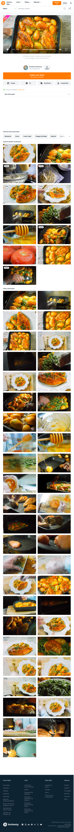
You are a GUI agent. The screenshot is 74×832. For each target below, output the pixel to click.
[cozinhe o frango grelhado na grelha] (54, 462)
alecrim (53, 135)
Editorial (36, 2)
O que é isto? (21, 89)
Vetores (9, 2)
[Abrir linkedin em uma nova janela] (28, 823)
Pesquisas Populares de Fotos (28, 803)
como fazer (27, 135)
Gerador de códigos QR (6, 812)
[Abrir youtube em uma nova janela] (41, 823)
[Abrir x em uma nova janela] (38, 823)
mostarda (8, 135)
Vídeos (27, 2)
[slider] (39, 49)
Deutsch (65, 793)
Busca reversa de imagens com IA (8, 803)
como (17, 135)
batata (62, 135)
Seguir (47, 69)
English (65, 784)
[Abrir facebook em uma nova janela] (22, 823)
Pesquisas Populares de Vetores (28, 797)
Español (65, 787)
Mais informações (10, 93)
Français (65, 795)
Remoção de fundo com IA (7, 808)
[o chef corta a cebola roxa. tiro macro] (19, 726)
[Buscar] (64, 8)
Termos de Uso (50, 825)
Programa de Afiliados (28, 792)
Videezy (5, 790)
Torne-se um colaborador (48, 795)
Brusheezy (6, 784)
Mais (8, 4)
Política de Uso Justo (62, 826)
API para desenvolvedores (8, 799)
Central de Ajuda (47, 785)
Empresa (6, 793)
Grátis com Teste (37, 76)
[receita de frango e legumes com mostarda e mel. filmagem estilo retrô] (19, 152)
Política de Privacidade (63, 825)
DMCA (26, 789)
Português (66, 790)
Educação (6, 795)
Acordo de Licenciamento (28, 785)
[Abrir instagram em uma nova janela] (25, 823)
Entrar (65, 3)
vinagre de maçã (41, 135)
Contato (46, 789)
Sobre (46, 791)
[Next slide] (66, 135)
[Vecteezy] (3, 3)
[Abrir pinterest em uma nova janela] (32, 823)
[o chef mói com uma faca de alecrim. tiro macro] (19, 462)
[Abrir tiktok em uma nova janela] (35, 823)
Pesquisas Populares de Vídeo (28, 809)
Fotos (18, 2)
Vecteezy (6, 787)
